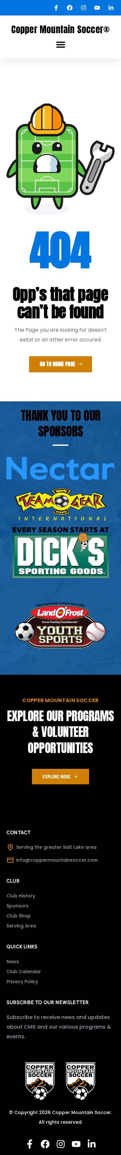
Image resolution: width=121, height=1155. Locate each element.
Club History (20, 896)
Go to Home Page (58, 364)
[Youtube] (76, 1144)
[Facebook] (45, 1144)
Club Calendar (23, 971)
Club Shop (18, 916)
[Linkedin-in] (91, 1144)
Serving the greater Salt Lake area (56, 847)
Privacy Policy (22, 981)
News (12, 961)
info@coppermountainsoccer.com (57, 860)
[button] (60, 44)
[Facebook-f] (29, 1144)
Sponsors (17, 906)
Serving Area (21, 926)
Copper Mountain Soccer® (60, 29)
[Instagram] (60, 1144)
